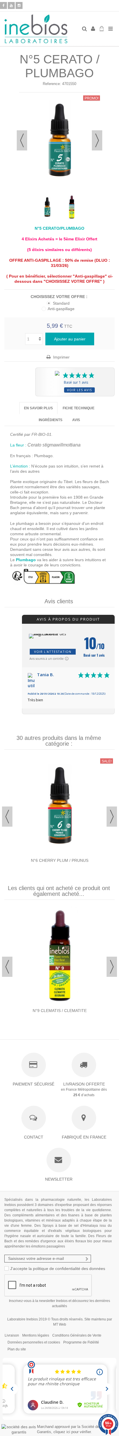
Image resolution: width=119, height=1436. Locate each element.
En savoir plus (38, 408)
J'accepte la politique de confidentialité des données (57, 1268)
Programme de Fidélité (81, 1342)
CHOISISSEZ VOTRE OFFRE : (60, 296)
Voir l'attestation (52, 651)
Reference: (52, 84)
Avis (76, 420)
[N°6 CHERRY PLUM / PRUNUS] (59, 805)
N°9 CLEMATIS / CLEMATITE (60, 1010)
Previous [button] (7, 816)
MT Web (59, 1324)
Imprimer (61, 357)
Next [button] (112, 816)
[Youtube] (11, 5)
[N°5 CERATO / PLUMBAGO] (47, 207)
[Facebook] (3, 5)
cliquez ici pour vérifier (72, 1432)
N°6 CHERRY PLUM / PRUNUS (59, 860)
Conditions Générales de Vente (76, 1335)
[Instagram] (19, 5)
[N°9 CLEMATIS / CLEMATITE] (59, 956)
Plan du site (17, 1349)
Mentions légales (35, 1335)
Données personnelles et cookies (34, 1342)
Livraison (12, 1335)
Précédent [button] (22, 140)
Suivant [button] (97, 140)
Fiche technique (78, 408)
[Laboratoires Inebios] (40, 28)
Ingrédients (50, 420)
